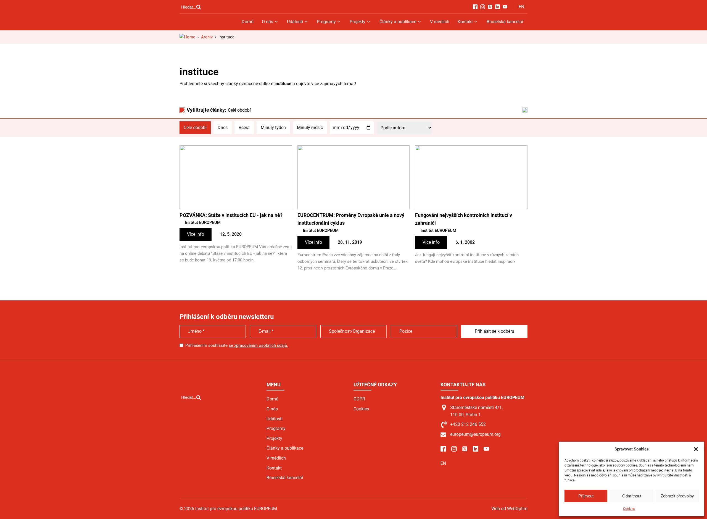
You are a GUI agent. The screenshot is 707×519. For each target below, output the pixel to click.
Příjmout (585, 496)
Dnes (223, 127)
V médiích (439, 21)
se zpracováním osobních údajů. (258, 345)
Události (295, 21)
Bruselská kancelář (505, 21)
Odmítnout (631, 496)
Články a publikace (397, 21)
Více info (195, 234)
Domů (248, 21)
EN (521, 6)
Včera (244, 127)
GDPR (359, 399)
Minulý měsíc (310, 127)
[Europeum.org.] (187, 37)
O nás (267, 21)
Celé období (195, 127)
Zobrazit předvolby (677, 496)
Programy (326, 21)
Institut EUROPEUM (203, 222)
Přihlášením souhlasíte (236, 345)
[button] (696, 449)
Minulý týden (273, 127)
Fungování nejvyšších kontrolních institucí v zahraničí (463, 219)
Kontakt (465, 21)
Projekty (357, 21)
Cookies (629, 509)
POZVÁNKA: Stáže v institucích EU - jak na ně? (231, 215)
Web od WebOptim (509, 508)
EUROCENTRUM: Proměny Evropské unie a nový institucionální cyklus (350, 219)
